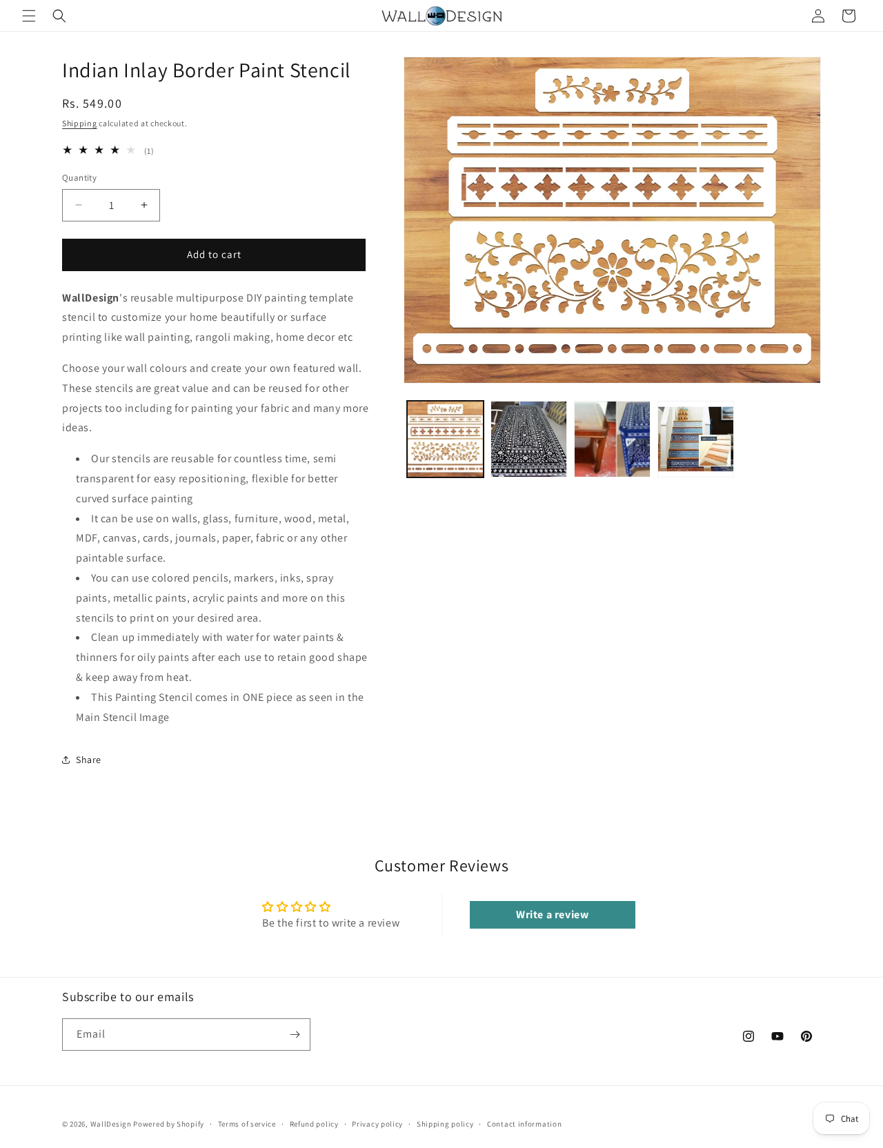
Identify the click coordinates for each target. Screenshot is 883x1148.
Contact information (524, 1124)
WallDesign (111, 1124)
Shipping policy (445, 1124)
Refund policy (314, 1124)
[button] (29, 16)
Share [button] (88, 759)
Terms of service (247, 1124)
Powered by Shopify (168, 1124)
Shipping (79, 123)
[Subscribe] (294, 1034)
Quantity (79, 178)
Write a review (552, 914)
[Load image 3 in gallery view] (612, 439)
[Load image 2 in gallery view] (528, 439)
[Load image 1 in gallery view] (445, 439)
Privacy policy (377, 1124)
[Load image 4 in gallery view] (695, 439)
